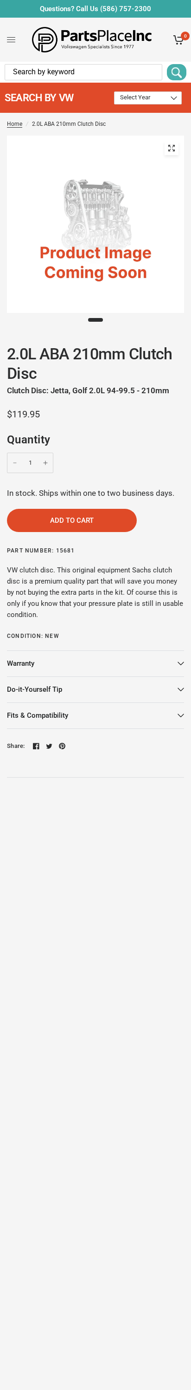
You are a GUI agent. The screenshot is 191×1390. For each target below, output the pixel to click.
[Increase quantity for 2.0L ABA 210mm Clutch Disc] (45, 463)
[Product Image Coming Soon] (171, 148)
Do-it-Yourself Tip (34, 689)
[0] (177, 40)
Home (14, 124)
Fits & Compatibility (37, 715)
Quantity (29, 439)
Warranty (20, 663)
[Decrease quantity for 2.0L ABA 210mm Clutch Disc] (14, 463)
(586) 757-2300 (125, 9)
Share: (16, 746)
